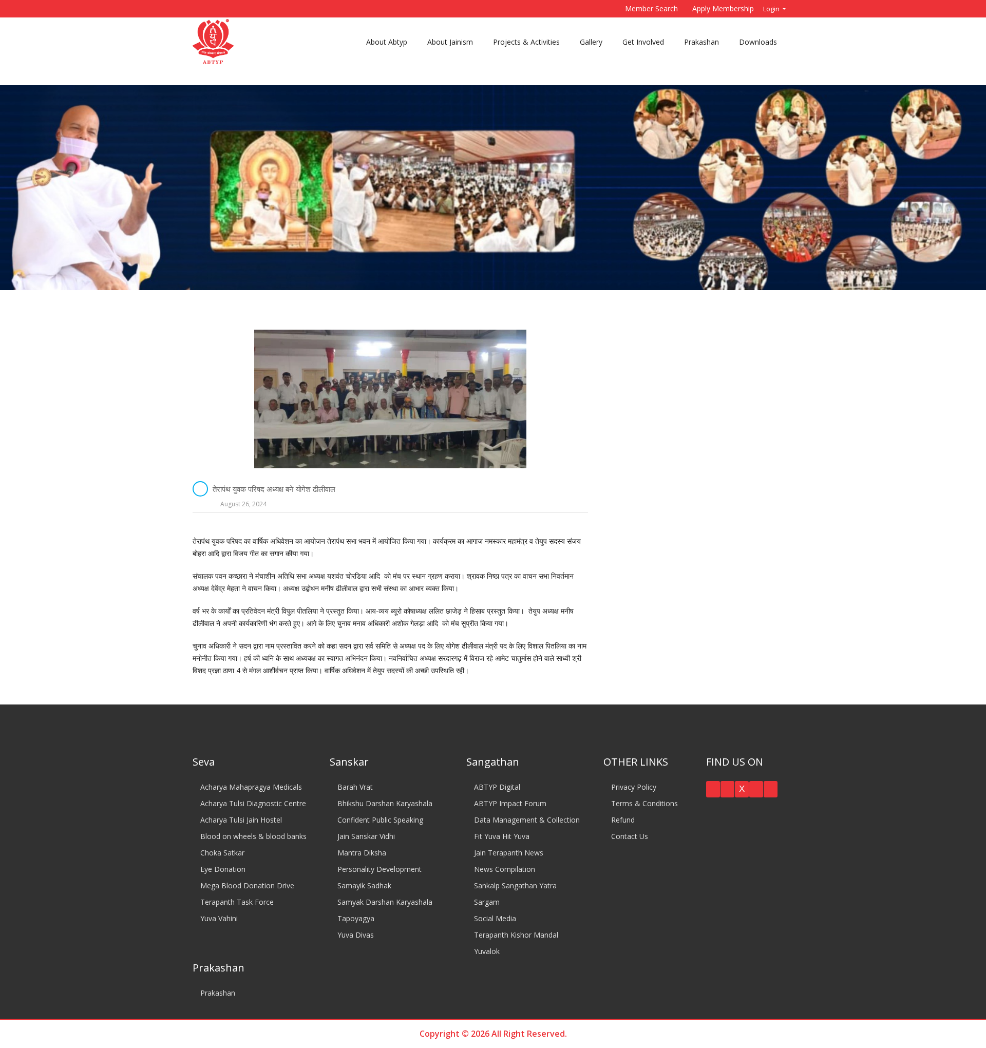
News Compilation (503, 869)
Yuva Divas (354, 935)
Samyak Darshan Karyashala (383, 902)
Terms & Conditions (643, 803)
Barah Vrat (354, 787)
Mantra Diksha (360, 853)
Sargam (486, 902)
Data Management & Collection (526, 820)
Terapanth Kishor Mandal (515, 935)
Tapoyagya (354, 918)
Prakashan (216, 993)
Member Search (651, 8)
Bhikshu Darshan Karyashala (383, 803)
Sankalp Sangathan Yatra (514, 885)
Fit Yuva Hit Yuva (500, 836)
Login (772, 8)
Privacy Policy (632, 787)
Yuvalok (486, 951)
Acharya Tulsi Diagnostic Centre (252, 803)
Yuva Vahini (218, 918)
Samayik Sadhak (363, 885)
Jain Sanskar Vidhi (365, 836)
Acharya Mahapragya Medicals (250, 787)
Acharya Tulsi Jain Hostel (240, 820)
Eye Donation (221, 869)
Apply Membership (723, 8)
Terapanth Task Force (236, 902)
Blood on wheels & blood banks (252, 836)
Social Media (494, 918)
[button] (713, 789)
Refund (622, 820)
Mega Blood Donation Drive (246, 885)
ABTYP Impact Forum (509, 803)
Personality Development (378, 869)
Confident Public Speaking (379, 820)
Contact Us (628, 836)
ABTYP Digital (496, 787)
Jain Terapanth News (507, 853)
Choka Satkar (221, 853)
